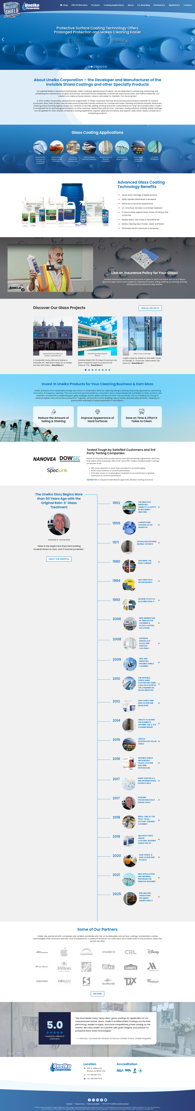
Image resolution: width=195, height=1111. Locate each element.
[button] (86, 370)
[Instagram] (93, 1099)
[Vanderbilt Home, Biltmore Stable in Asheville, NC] (52, 317)
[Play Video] (50, 268)
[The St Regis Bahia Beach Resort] (97, 317)
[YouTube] (105, 1099)
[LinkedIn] (97, 1099)
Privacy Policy (80, 1104)
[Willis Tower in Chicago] (142, 317)
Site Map (69, 1104)
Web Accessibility (93, 1104)
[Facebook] (89, 1099)
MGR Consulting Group (120, 1104)
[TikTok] (101, 1099)
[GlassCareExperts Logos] (21, 2)
